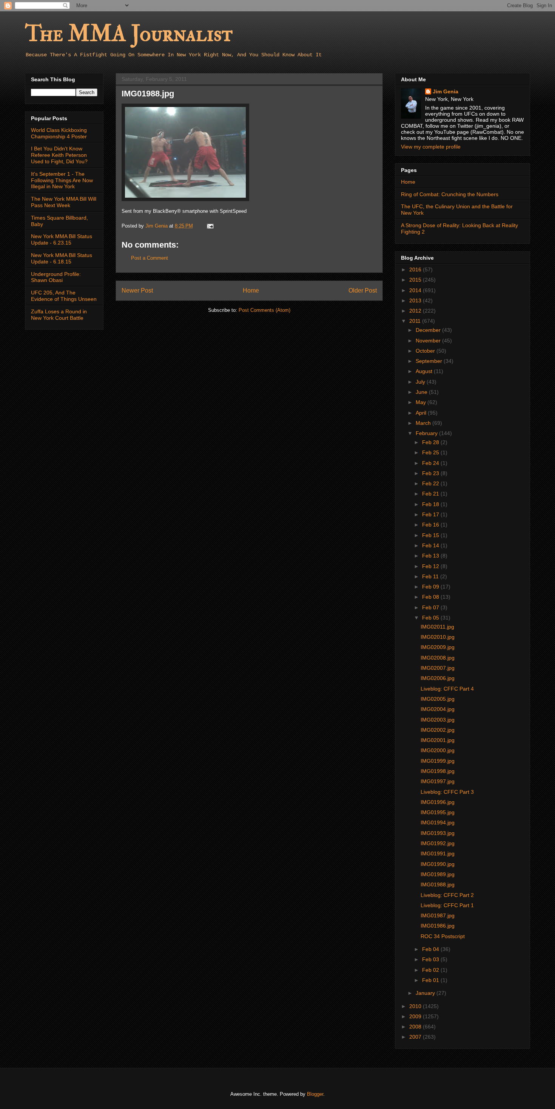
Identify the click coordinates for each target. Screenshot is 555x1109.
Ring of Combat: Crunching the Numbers (449, 194)
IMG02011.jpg (437, 627)
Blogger (315, 1094)
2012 (416, 311)
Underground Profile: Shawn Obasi (56, 277)
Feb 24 (431, 463)
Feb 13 (431, 556)
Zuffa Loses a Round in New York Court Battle (59, 314)
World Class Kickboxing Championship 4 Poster (59, 133)
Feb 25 (431, 452)
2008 (416, 1027)
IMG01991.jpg (438, 853)
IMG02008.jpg (438, 658)
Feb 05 (431, 618)
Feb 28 (431, 442)
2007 (416, 1037)
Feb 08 (431, 597)
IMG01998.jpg (438, 771)
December (429, 330)
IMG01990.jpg (438, 864)
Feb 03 (431, 959)
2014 (416, 290)
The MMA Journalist (129, 34)
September (430, 361)
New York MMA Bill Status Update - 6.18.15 (61, 258)
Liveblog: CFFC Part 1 (447, 905)
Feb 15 (431, 535)
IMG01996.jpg (438, 802)
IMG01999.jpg (438, 761)
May (421, 402)
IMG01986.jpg (438, 926)
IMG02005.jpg (438, 699)
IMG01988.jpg (438, 884)
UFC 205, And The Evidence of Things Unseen (64, 296)
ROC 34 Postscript (443, 936)
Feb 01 (431, 980)
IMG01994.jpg (438, 822)
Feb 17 (431, 514)
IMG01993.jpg (438, 833)
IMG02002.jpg (438, 730)
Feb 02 (431, 970)
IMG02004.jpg (438, 709)
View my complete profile (431, 147)
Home (251, 290)
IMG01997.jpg (438, 781)
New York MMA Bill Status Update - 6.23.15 (61, 239)
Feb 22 (431, 483)
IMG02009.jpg (438, 647)
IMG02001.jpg (438, 740)
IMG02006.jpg (438, 678)
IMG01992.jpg (438, 843)
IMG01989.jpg (438, 874)
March (424, 423)
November (429, 341)
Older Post (362, 290)
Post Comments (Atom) (264, 310)
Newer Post (137, 290)
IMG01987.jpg (438, 915)
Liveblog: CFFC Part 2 (447, 895)
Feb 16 (431, 525)
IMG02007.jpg (438, 668)
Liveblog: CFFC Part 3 (447, 792)
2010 (416, 1006)
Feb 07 (431, 607)
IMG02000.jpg (438, 750)
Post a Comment (149, 258)
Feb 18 (431, 504)
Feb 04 (431, 949)
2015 (416, 280)
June (422, 392)
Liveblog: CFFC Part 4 (447, 689)
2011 (415, 321)
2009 (416, 1016)
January (426, 993)
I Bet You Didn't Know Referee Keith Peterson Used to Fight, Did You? (59, 155)
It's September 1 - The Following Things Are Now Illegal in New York (62, 180)
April (422, 413)
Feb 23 (431, 473)
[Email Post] (209, 226)
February (427, 433)
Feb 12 (431, 566)
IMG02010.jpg (438, 637)
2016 (416, 269)
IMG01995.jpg (438, 812)
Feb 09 (431, 587)
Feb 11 (431, 576)
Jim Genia (445, 91)
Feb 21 (431, 494)
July (421, 382)
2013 (416, 300)
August (425, 371)
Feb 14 (431, 545)
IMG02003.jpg (438, 720)
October (426, 351)
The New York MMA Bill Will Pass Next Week (63, 202)
